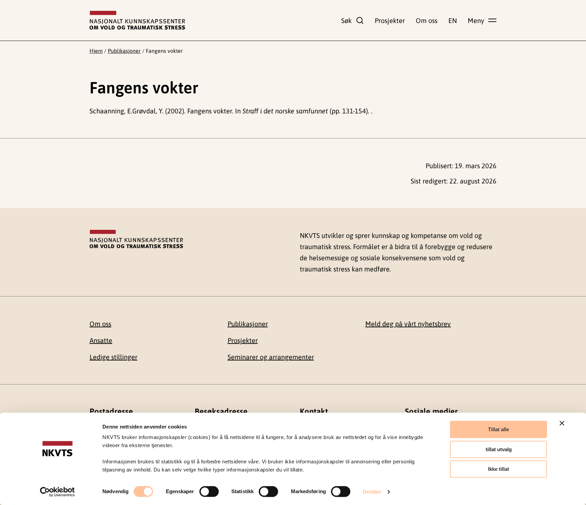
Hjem (96, 51)
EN (452, 20)
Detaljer (372, 492)
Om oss (426, 20)
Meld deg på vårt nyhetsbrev (408, 324)
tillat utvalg (499, 449)
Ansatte (101, 340)
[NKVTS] (137, 20)
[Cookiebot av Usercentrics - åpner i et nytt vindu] (57, 492)
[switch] (209, 491)
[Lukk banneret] (562, 423)
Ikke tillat (498, 469)
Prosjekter (390, 20)
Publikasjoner (124, 51)
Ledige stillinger (113, 357)
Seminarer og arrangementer (271, 357)
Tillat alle (498, 429)
